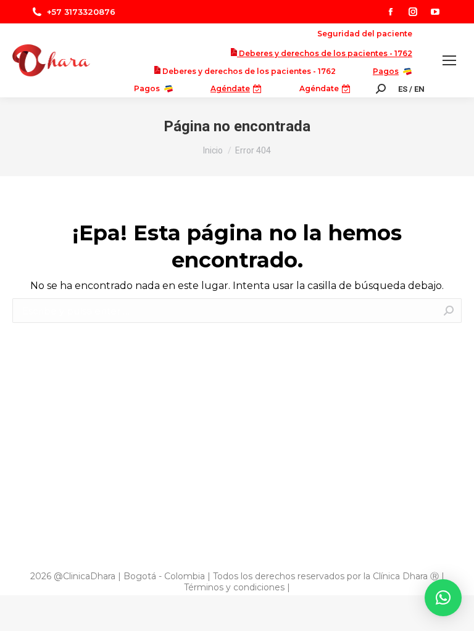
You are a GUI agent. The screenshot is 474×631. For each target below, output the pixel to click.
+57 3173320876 (81, 12)
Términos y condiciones (234, 587)
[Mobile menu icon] (449, 60)
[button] (443, 597)
